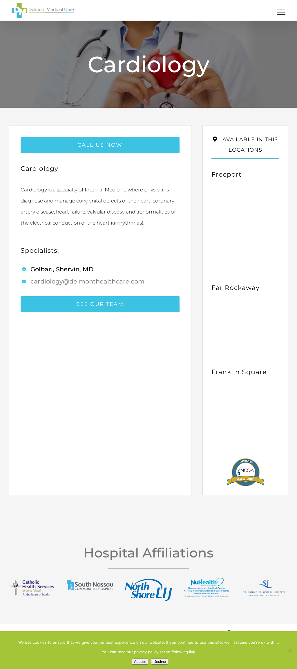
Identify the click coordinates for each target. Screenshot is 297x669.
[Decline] (290, 650)
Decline (159, 661)
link (192, 652)
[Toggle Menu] (281, 12)
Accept (140, 661)
